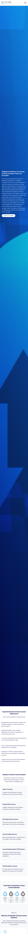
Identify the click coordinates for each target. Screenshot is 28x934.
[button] (25, 3)
